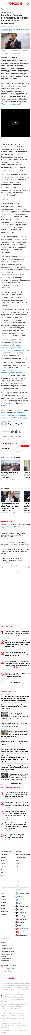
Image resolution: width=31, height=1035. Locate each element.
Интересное (5, 882)
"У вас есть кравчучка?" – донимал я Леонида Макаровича (13, 559)
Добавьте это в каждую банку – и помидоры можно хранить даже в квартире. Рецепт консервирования (17, 803)
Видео (17, 876)
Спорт (3, 863)
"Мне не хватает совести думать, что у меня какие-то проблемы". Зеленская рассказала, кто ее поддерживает (10, 506)
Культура (4, 866)
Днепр (3, 908)
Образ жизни (5, 873)
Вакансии (4, 942)
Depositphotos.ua (6, 996)
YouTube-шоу (20, 882)
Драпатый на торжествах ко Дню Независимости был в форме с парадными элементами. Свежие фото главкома (16, 825)
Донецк (3, 902)
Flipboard (21, 922)
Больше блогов (15, 566)
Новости (3, 848)
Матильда (18, 436)
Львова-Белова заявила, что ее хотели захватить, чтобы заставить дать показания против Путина (14, 724)
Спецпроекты (20, 885)
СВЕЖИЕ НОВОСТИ (9, 691)
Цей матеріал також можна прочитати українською (16, 30)
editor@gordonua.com (11, 971)
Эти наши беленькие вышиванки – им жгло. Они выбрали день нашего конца (15, 526)
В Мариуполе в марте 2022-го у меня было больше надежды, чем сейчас (15, 551)
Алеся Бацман (22, 916)
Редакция (4, 945)
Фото (17, 873)
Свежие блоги (7, 521)
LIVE (17, 866)
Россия (4, 436)
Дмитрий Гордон (23, 893)
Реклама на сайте (6, 948)
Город (3, 889)
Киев (2, 893)
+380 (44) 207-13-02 (11, 968)
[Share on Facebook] (12, 431)
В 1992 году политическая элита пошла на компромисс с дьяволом (15, 543)
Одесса (3, 899)
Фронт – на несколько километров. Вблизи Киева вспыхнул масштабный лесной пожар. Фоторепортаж (15, 715)
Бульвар (5, 488)
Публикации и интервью (23, 854)
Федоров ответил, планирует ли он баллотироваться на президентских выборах (17, 674)
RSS (19, 925)
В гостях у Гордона (21, 857)
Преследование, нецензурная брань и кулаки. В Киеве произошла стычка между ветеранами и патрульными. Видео (15, 776)
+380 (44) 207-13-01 (11, 965)
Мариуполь (4, 911)
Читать (25, 446)
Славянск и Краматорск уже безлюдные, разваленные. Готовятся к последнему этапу (14, 535)
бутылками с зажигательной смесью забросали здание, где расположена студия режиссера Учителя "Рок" (15, 347)
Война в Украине (6, 851)
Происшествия (5, 876)
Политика (10, 9)
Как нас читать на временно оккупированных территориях (6, 957)
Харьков (3, 905)
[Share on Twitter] (16, 431)
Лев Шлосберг (6, 439)
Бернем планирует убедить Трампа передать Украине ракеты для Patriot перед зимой (14, 706)
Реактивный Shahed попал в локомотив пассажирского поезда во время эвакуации (17, 653)
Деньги (3, 857)
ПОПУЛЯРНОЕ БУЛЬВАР (10, 788)
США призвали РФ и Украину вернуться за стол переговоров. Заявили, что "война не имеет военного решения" (15, 698)
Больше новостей (15, 783)
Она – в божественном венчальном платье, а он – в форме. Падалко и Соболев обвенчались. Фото (17, 794)
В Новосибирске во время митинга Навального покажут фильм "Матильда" (10, 474)
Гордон (3, 9)
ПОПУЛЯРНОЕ (6, 627)
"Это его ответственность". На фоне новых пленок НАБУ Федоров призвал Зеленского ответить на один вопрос (17, 643)
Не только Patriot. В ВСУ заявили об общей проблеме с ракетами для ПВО (14, 750)
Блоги (17, 860)
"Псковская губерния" (11, 104)
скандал (11, 436)
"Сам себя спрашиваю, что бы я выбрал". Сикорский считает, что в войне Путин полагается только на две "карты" (14, 758)
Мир (13, 479)
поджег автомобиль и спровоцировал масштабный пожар (13, 372)
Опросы (18, 879)
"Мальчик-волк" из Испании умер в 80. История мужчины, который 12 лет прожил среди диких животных (17, 633)
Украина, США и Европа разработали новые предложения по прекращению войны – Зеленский (14, 767)
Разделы (18, 848)
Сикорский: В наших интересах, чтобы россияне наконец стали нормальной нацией (14, 743)
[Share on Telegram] (20, 431)
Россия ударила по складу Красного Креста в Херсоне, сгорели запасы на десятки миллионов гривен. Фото (14, 733)
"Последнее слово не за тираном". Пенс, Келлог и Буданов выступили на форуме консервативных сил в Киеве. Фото (17, 664)
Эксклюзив (19, 869)
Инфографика (5, 879)
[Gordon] (15, 3)
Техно (3, 869)
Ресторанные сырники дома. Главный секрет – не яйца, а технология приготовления (15, 836)
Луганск (3, 914)
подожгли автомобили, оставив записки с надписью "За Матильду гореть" (14, 415)
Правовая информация (8, 951)
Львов (3, 896)
